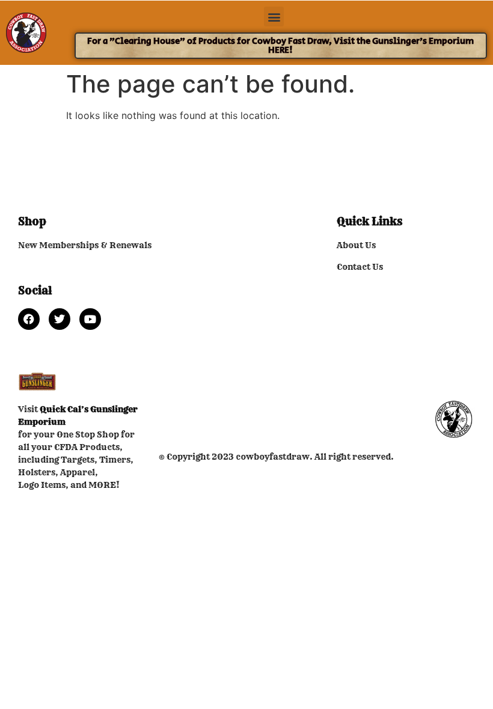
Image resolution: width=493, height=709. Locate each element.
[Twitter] (59, 319)
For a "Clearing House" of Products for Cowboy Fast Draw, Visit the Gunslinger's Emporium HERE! (280, 45)
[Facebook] (29, 319)
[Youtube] (90, 319)
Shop (32, 221)
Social (35, 290)
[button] (274, 16)
